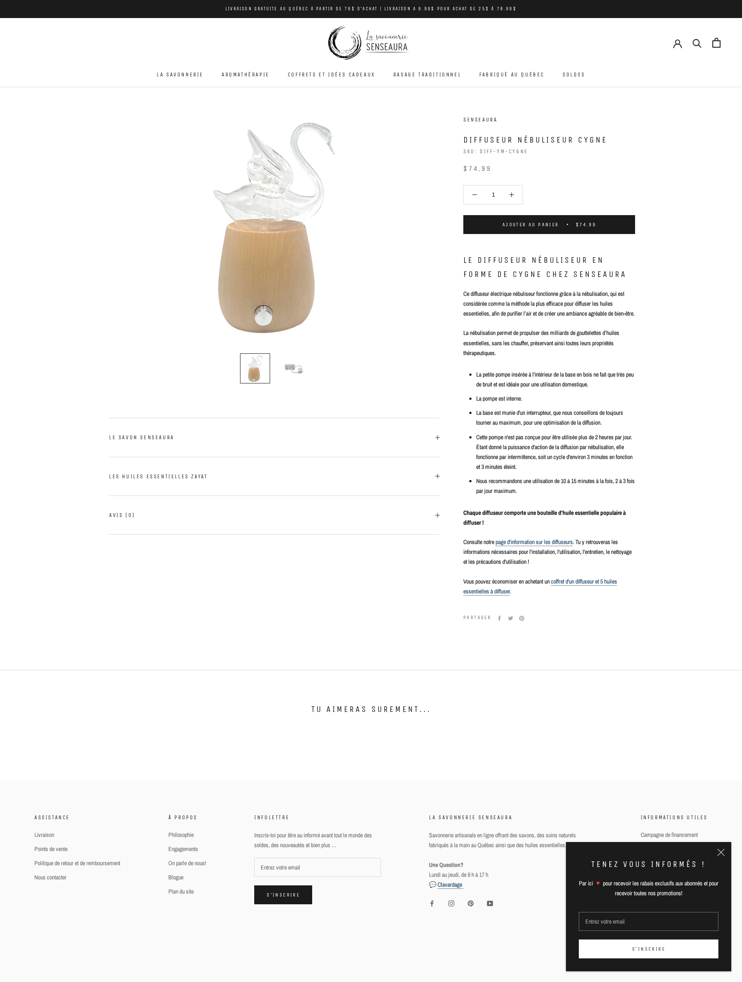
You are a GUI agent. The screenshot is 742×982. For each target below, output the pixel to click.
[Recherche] (697, 42)
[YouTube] (490, 903)
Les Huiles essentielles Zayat (158, 476)
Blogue (175, 877)
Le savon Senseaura (141, 437)
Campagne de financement (669, 835)
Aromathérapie (246, 74)
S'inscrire (648, 949)
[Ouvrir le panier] (716, 43)
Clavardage (450, 884)
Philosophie (181, 835)
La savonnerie (180, 74)
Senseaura (480, 119)
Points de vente (50, 849)
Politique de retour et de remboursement (77, 863)
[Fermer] (721, 852)
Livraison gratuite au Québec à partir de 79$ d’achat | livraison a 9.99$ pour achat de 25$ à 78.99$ (371, 9)
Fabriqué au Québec (511, 74)
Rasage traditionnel (427, 74)
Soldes (574, 74)
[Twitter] (510, 618)
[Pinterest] (521, 618)
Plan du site (181, 891)
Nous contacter (50, 877)
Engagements (183, 849)
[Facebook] (499, 618)
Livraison (44, 835)
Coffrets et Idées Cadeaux (331, 74)
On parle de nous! (187, 863)
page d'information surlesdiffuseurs (534, 542)
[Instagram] (451, 903)
